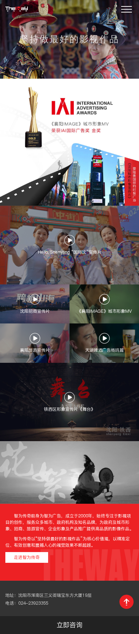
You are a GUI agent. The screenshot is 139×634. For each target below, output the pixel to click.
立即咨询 (69, 624)
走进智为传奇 (27, 557)
